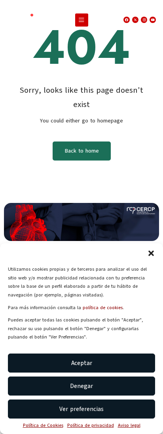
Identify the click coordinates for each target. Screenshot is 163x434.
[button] (151, 253)
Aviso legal (129, 425)
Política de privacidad (90, 425)
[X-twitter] (135, 20)
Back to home (81, 151)
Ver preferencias (81, 409)
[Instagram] (144, 20)
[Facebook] (126, 20)
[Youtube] (153, 20)
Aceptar (81, 363)
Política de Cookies (43, 425)
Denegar (81, 386)
